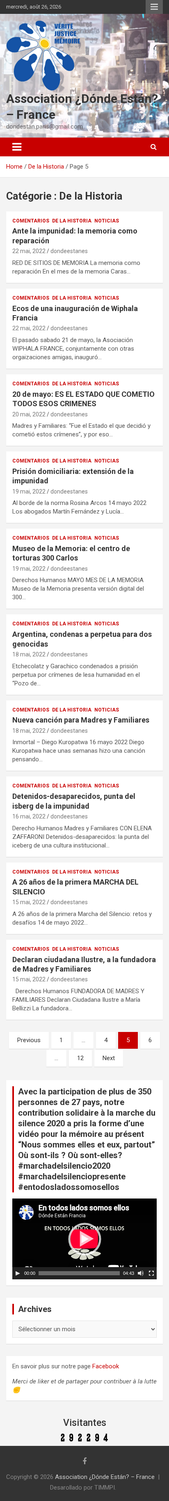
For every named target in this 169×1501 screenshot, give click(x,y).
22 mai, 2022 (29, 251)
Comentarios (30, 221)
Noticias (106, 221)
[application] (84, 1239)
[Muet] (140, 1273)
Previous (29, 1040)
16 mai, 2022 (29, 816)
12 (80, 1058)
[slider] (79, 1273)
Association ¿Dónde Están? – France (105, 1477)
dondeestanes (69, 251)
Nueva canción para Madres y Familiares (80, 720)
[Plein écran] (151, 1273)
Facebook (105, 1366)
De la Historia (71, 221)
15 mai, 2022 (29, 902)
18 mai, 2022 (29, 654)
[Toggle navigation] (16, 147)
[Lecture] (17, 1273)
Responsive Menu (154, 7)
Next (109, 1058)
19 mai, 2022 (29, 491)
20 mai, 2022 (29, 414)
